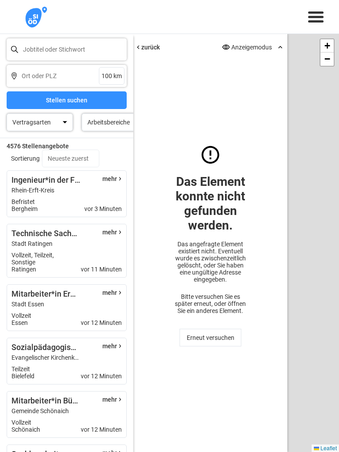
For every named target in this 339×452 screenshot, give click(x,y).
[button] (327, 46)
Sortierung (25, 158)
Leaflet (328, 448)
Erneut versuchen (210, 337)
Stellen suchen (66, 100)
